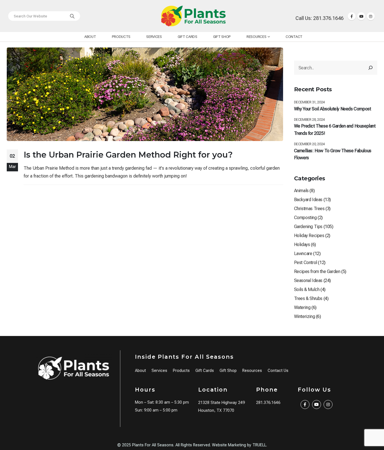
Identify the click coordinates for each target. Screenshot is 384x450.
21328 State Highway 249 (221, 402)
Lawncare (303, 253)
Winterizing (304, 316)
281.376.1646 (268, 402)
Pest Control (305, 262)
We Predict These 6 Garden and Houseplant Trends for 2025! (335, 129)
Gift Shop (222, 37)
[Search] (72, 16)
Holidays (302, 244)
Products (121, 37)
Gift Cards (187, 37)
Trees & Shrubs (308, 298)
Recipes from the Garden (317, 271)
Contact (294, 37)
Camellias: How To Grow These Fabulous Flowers (332, 154)
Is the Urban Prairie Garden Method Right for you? (128, 155)
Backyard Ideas (308, 199)
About (90, 37)
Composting (305, 217)
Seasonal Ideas (308, 280)
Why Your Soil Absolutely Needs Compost (332, 109)
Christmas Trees (309, 208)
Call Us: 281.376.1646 (319, 18)
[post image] (145, 94)
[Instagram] (371, 16)
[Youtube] (361, 16)
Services (154, 37)
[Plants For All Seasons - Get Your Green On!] (193, 16)
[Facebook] (352, 16)
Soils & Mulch (307, 289)
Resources (256, 37)
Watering (302, 307)
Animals (301, 190)
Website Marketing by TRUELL (239, 445)
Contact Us (278, 370)
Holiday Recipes (309, 235)
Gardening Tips (308, 226)
